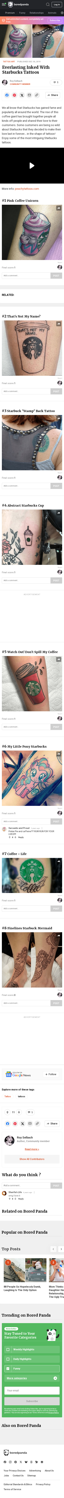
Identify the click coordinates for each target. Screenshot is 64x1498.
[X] (21, 1462)
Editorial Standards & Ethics (18, 1484)
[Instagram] (10, 1462)
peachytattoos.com (27, 188)
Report (60, 262)
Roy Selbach (16, 81)
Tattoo (8, 1096)
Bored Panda (15, 1453)
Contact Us (18, 1475)
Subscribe (32, 1401)
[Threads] (31, 1462)
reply (20, 837)
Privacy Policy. (53, 1412)
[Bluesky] (26, 1462)
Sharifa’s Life (15, 1192)
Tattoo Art (9, 61)
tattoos (21, 1096)
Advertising (35, 1470)
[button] (53, 1249)
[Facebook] (5, 1462)
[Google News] (42, 1462)
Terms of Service (12, 1489)
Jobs (6, 1475)
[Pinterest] (15, 1462)
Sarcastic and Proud (19, 828)
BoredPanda (18, 4)
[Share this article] (58, 208)
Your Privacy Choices (14, 1470)
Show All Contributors (32, 1159)
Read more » (32, 1149)
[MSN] (36, 1462)
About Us (49, 1470)
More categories (17, 1378)
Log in (57, 4)
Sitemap (31, 1475)
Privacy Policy (43, 1484)
